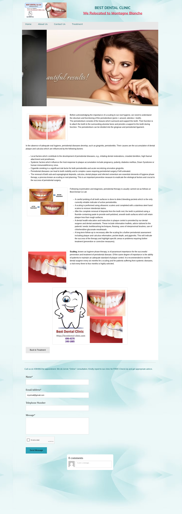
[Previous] (25, 68)
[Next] (155, 68)
